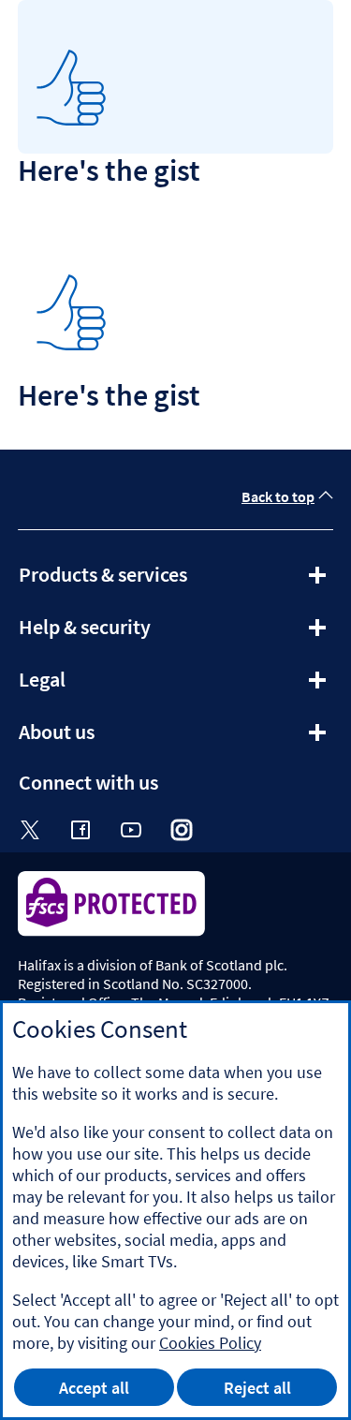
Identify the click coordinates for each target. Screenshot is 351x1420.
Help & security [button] (135, 633)
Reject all (257, 1387)
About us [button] (107, 738)
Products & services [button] (153, 580)
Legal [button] (93, 685)
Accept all (94, 1387)
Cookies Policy (210, 1342)
